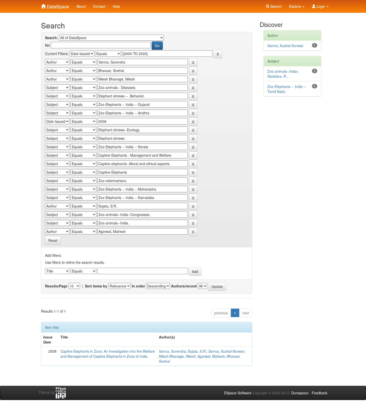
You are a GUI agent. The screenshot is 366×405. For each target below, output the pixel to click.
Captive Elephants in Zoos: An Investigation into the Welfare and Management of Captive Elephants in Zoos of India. (108, 354)
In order (138, 285)
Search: (51, 37)
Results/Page (56, 285)
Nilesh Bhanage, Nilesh (177, 356)
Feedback (319, 392)
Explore (295, 6)
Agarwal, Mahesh (211, 356)
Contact (99, 6)
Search (275, 6)
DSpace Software (237, 392)
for (47, 45)
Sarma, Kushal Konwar (226, 351)
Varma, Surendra (172, 351)
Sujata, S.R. (197, 351)
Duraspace (299, 392)
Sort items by (96, 285)
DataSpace (57, 5)
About (81, 6)
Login (320, 6)
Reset (53, 240)
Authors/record (184, 285)
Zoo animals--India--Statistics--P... (283, 74)
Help (116, 6)
